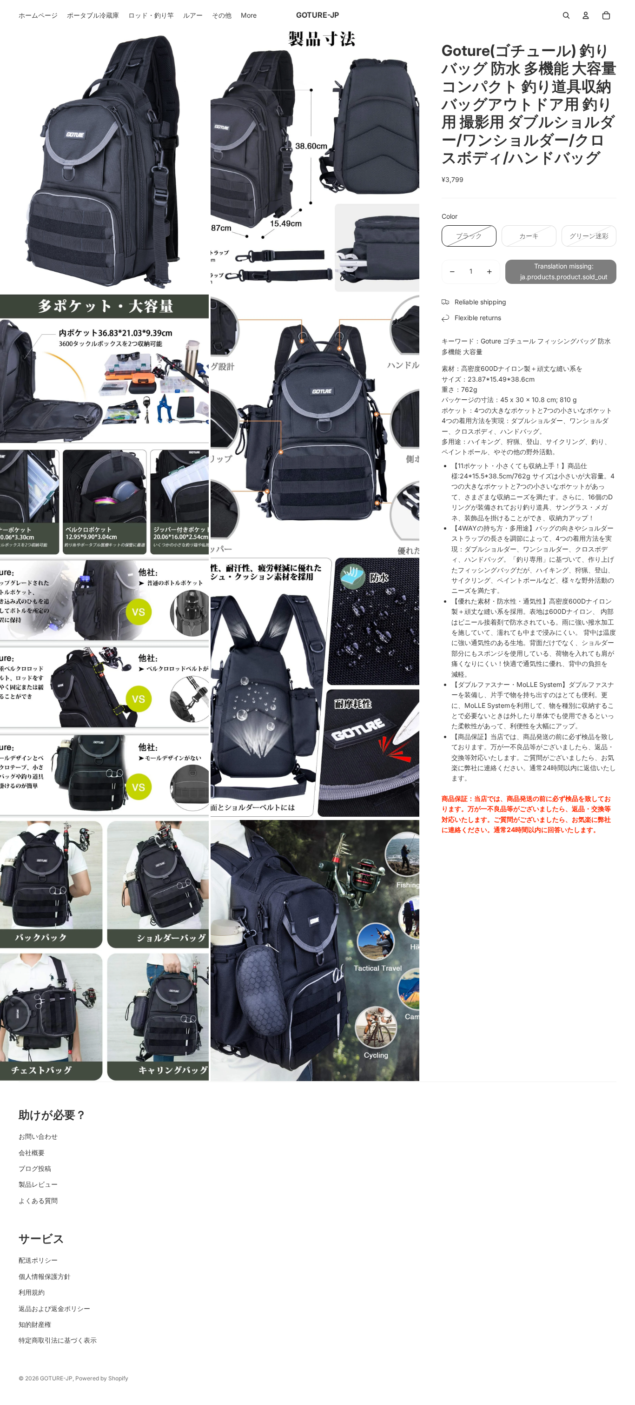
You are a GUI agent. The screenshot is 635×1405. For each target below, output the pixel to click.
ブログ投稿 (35, 1168)
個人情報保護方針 (45, 1276)
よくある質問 (38, 1200)
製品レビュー (38, 1184)
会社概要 (32, 1152)
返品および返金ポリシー (54, 1308)
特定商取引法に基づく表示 (58, 1340)
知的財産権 (35, 1324)
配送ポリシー (38, 1260)
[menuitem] (38, 15)
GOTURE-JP (56, 1378)
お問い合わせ (38, 1136)
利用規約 (32, 1292)
